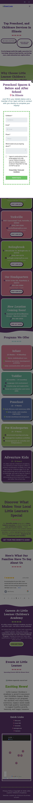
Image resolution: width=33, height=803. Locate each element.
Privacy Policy (13, 170)
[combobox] (16, 151)
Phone (8, 134)
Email (8, 125)
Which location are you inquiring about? (15, 145)
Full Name (9, 115)
